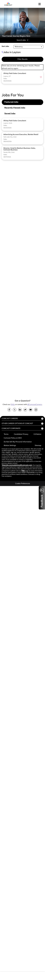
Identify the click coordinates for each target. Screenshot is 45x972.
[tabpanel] (22, 139)
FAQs (13, 404)
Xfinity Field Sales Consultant (14, 121)
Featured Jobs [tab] (11, 102)
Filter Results (22, 59)
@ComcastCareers (34, 404)
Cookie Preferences (22, 483)
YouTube (30, 409)
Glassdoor (25, 409)
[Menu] (39, 4)
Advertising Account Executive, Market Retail (20, 134)
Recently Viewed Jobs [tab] (14, 108)
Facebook (9, 409)
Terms (6, 434)
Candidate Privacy (21, 434)
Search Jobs (21, 40)
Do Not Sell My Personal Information (18, 442)
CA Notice (37, 434)
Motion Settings (10, 445)
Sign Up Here (12, 355)
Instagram (36, 409)
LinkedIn (20, 409)
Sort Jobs (5, 46)
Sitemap (38, 445)
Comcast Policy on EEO (13, 438)
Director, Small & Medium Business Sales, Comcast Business (19, 149)
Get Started (11, 392)
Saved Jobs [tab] (9, 114)
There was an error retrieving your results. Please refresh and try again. (21, 67)
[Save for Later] (41, 77)
